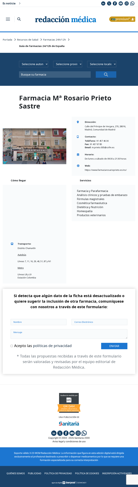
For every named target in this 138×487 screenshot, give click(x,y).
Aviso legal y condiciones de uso (69, 441)
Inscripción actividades (117, 473)
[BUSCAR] (106, 74)
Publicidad (34, 473)
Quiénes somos (16, 473)
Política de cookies (87, 473)
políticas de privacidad (52, 345)
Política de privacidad (58, 473)
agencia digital (57, 483)
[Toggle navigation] (8, 19)
